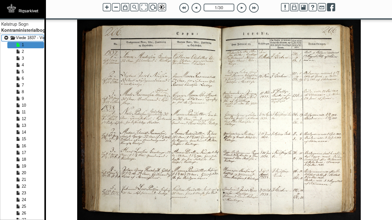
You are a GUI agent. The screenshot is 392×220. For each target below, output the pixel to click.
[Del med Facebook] (331, 7)
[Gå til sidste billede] (254, 8)
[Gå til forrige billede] (196, 8)
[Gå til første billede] (184, 8)
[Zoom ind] (107, 7)
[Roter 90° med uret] (153, 7)
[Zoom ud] (116, 7)
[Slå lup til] (134, 7)
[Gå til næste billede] (242, 8)
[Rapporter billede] (285, 7)
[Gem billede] (303, 7)
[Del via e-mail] (322, 7)
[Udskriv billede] (294, 7)
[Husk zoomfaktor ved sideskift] (125, 7)
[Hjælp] (312, 7)
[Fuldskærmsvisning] (143, 7)
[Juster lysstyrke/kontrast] (162, 7)
